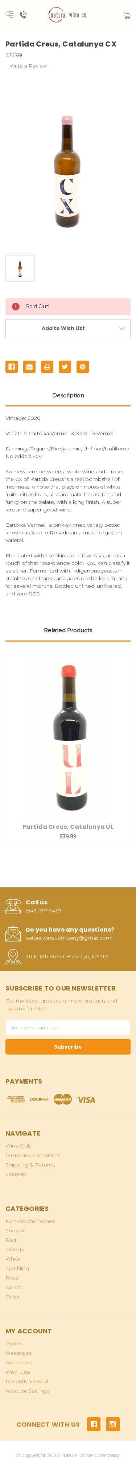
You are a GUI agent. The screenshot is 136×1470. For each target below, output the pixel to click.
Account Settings (27, 1390)
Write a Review (28, 66)
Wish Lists (17, 1372)
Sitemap (16, 1174)
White (12, 1259)
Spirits (13, 1287)
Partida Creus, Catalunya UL (68, 827)
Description (68, 395)
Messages (18, 1353)
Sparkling (17, 1268)
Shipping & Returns (30, 1164)
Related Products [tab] (68, 630)
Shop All (15, 1230)
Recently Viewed (26, 1381)
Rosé (12, 1277)
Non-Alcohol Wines (30, 1221)
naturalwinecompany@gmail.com (68, 938)
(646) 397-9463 (43, 910)
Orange (14, 1249)
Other (12, 1296)
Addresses (18, 1362)
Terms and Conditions (32, 1155)
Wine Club (18, 1145)
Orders (13, 1343)
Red (10, 1240)
